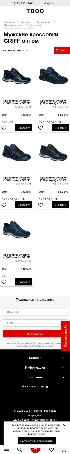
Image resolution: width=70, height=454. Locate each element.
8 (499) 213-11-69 (22, 3)
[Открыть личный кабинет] (64, 449)
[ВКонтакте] (42, 386)
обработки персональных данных (35, 346)
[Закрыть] (64, 425)
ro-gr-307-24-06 (23, 261)
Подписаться (35, 333)
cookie (36, 424)
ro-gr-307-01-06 (60, 183)
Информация (35, 367)
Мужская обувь (13, 24)
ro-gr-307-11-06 (23, 106)
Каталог (25, 21)
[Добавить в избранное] (3, 127)
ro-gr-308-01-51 (23, 183)
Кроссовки (35, 24)
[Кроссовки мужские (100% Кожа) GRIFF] (16, 79)
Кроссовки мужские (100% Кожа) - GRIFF (16, 102)
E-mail (11, 322)
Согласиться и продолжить (36, 440)
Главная (9, 21)
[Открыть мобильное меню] (6, 449)
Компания (35, 377)
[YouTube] (47, 387)
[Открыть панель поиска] (19, 449)
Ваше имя (13, 311)
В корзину (24, 127)
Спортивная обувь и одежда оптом (35, 11)
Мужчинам (43, 21)
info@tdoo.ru (50, 3)
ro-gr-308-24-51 (60, 106)
